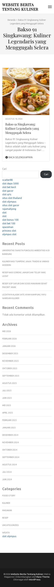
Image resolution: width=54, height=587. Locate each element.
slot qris (6, 194)
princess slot (9, 230)
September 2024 (10, 457)
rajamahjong (9, 209)
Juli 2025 (6, 390)
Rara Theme (43, 577)
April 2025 (7, 413)
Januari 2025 (9, 427)
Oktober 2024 (9, 450)
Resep (5, 518)
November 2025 (10, 361)
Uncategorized (10, 525)
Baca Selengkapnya (20, 157)
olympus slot (9, 234)
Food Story (8, 495)
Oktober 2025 (9, 368)
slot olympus (9, 201)
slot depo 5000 (10, 183)
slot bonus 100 (10, 219)
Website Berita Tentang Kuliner (20, 6)
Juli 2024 (6, 472)
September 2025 (10, 376)
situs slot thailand (12, 198)
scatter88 (7, 179)
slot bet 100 (8, 223)
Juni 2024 (7, 479)
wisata (6, 532)
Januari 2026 (9, 346)
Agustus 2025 (9, 383)
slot (4, 212)
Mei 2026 (6, 331)
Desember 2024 (10, 435)
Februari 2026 (9, 338)
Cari (4, 168)
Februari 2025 (9, 420)
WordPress (34, 579)
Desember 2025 (10, 353)
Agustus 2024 (9, 464)
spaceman (7, 227)
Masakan (7, 510)
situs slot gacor (10, 205)
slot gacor (7, 190)
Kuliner (6, 503)
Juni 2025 (7, 398)
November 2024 (10, 442)
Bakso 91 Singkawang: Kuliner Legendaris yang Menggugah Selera (22, 128)
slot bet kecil (9, 187)
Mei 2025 (6, 405)
